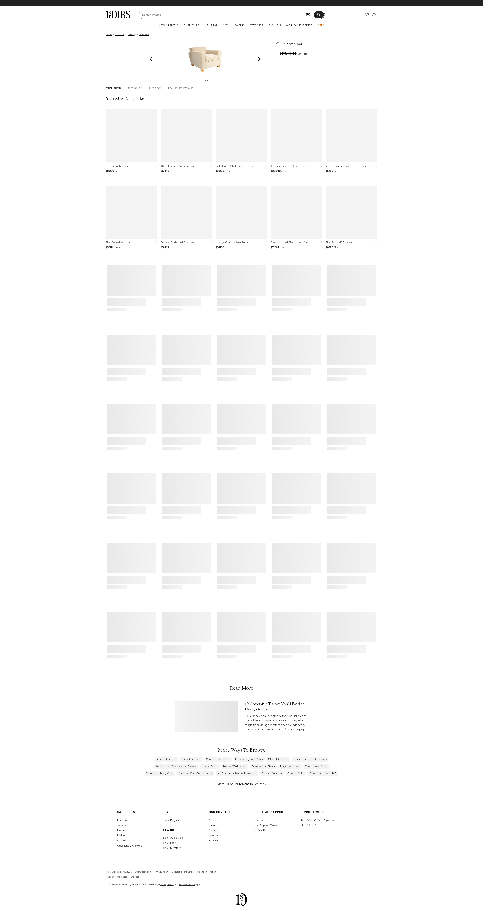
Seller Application (173, 837)
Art (225, 25)
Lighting (210, 25)
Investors (214, 835)
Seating (131, 34)
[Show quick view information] (155, 166)
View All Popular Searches (241, 784)
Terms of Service (187, 884)
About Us (214, 820)
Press (212, 825)
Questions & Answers (129, 845)
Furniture (191, 25)
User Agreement (143, 871)
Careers (213, 830)
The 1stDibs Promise (180, 88)
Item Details (135, 88)
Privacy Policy (161, 871)
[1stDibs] (118, 14)
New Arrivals (169, 25)
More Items (113, 88)
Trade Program (171, 820)
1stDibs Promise (263, 830)
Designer (155, 88)
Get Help (260, 820)
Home (109, 34)
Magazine (317, 820)
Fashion (274, 25)
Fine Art (121, 830)
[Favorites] (367, 14)
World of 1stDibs (299, 25)
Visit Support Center (266, 825)
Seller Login (170, 842)
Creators (122, 840)
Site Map (135, 876)
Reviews (213, 840)
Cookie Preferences (117, 876)
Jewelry (239, 25)
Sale (321, 25)
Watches (256, 25)
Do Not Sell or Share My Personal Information (194, 871)
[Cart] (374, 14)
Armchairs (144, 34)
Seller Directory (172, 848)
